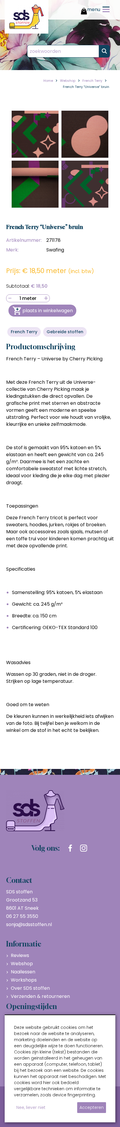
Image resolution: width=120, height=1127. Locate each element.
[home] (26, 17)
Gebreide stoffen (65, 332)
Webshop (22, 963)
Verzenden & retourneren (40, 996)
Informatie (23, 944)
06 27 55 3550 (22, 916)
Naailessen (23, 971)
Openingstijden (31, 1006)
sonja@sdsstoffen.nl (29, 924)
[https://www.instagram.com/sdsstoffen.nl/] (83, 848)
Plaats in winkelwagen (47, 310)
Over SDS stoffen (30, 988)
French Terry (24, 332)
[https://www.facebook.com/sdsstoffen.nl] (70, 848)
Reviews (20, 955)
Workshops (24, 980)
